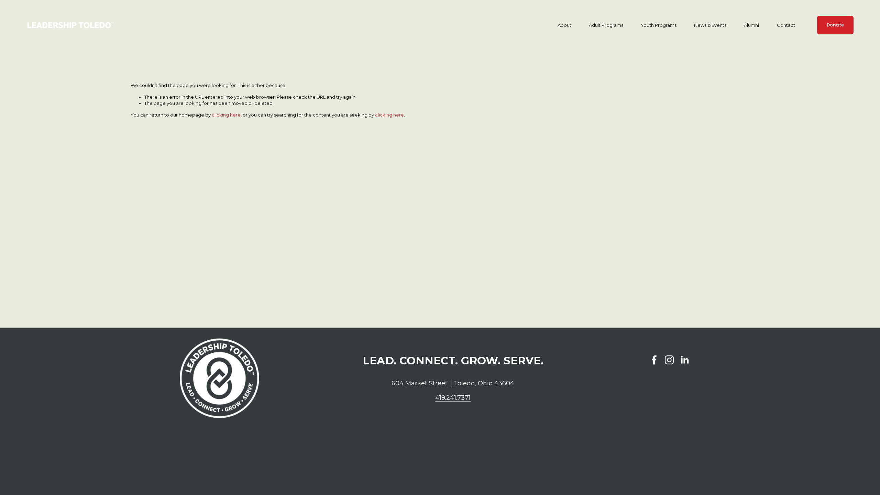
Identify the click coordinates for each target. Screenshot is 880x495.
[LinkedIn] (684, 360)
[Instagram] (669, 360)
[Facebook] (654, 360)
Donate (835, 25)
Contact (786, 25)
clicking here (226, 115)
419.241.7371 (453, 398)
